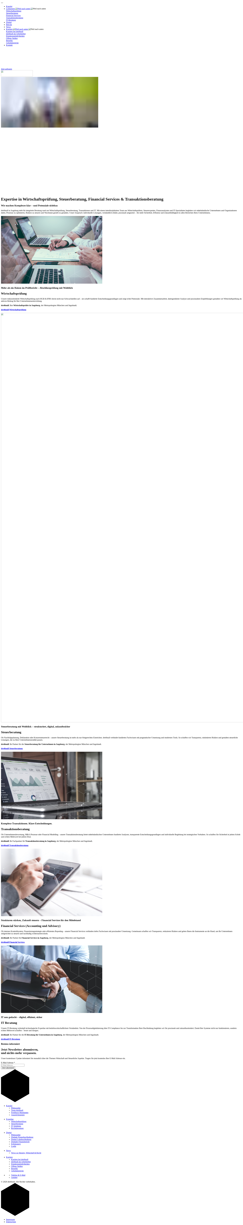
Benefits (9, 41)
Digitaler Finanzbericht (20, 1142)
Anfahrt (14, 1177)
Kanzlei (9, 6)
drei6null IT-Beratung (10, 1039)
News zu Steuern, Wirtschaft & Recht (26, 1153)
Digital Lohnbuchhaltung (21, 1139)
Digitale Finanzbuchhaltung (22, 1137)
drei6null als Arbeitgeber (16, 34)
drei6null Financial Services (13, 942)
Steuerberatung (12, 13)
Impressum (10, 1219)
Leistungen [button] (10, 9)
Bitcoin (9, 25)
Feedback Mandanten (19, 1112)
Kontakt (9, 45)
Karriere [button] (9, 29)
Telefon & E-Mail (18, 1175)
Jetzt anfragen (6, 69)
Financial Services (13, 15)
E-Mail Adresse (8, 1063)
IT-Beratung (11, 20)
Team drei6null (17, 1110)
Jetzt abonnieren (8, 1068)
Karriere (9, 1157)
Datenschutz (11, 1222)
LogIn (13, 1146)
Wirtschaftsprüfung (13, 11)
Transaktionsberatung (14, 18)
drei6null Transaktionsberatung (14, 845)
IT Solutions (16, 1126)
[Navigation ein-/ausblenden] (2, 2)
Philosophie (16, 1108)
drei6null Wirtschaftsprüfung (13, 310)
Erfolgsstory (16, 1144)
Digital (9, 22)
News (8, 27)
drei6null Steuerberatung (12, 748)
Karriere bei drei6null (14, 31)
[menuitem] (124, 6)
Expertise (10, 1119)
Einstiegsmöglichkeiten (15, 36)
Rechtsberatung (17, 1128)
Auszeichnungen (18, 1115)
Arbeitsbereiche (12, 43)
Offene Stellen (12, 38)
